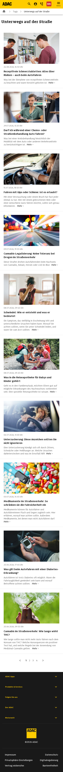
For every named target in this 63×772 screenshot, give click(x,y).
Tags (15, 11)
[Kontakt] (41, 4)
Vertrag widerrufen (14, 765)
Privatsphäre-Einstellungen (19, 760)
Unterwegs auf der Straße (37, 11)
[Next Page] (43, 660)
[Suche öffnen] (29, 4)
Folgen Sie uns (11, 697)
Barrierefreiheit (50, 765)
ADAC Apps (10, 676)
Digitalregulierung (49, 760)
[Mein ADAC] (35, 4)
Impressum (10, 754)
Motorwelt (10, 718)
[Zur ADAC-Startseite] (7, 4)
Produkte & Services (13, 687)
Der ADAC (9, 707)
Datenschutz (51, 754)
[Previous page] (20, 660)
